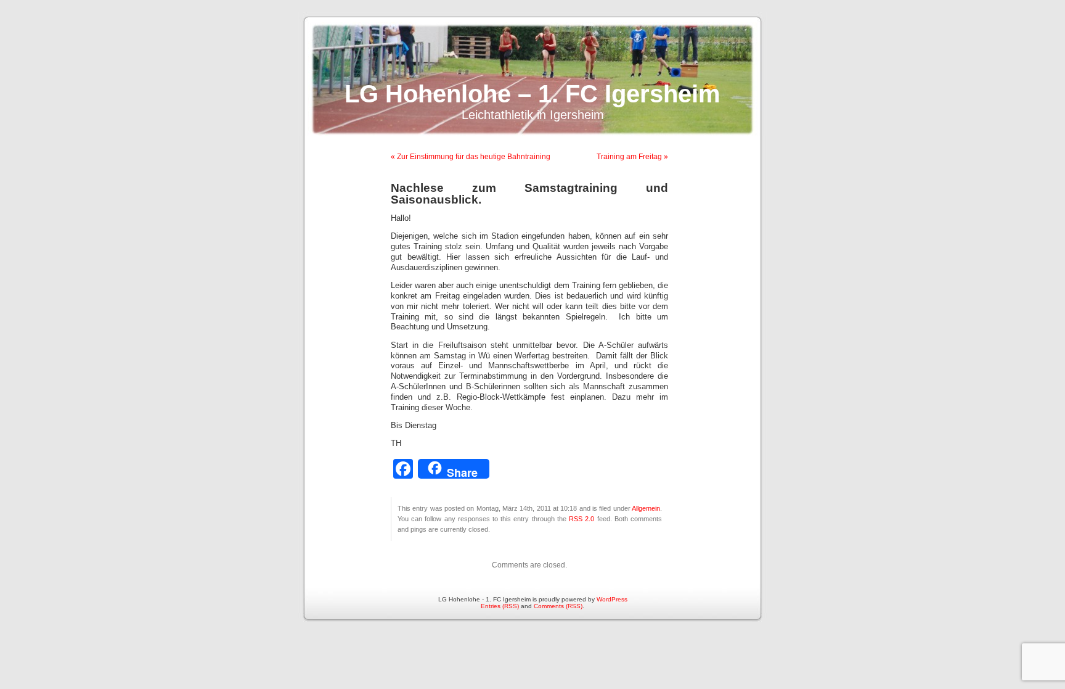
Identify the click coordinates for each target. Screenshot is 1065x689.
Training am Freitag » (632, 156)
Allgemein (646, 508)
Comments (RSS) (558, 606)
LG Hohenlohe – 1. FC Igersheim (532, 93)
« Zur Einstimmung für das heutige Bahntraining (470, 156)
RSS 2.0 (581, 518)
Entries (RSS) (500, 606)
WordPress (612, 599)
